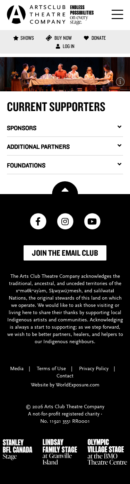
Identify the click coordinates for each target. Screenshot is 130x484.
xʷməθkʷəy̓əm (31, 291)
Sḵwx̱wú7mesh (65, 291)
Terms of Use (51, 369)
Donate (98, 38)
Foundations (26, 165)
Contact (65, 376)
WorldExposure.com (77, 385)
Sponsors (21, 127)
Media (17, 369)
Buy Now (62, 38)
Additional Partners (38, 146)
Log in (68, 46)
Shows (27, 38)
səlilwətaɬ (104, 291)
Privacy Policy (94, 369)
